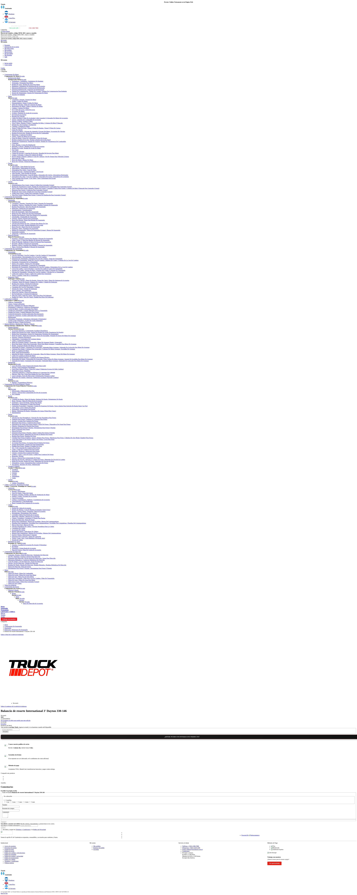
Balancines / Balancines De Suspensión (16, 630)
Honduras (11, 14)
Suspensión (7, 628)
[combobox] (9, 37)
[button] (178, 7)
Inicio (6, 624)
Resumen (7, 45)
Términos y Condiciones (23, 829)
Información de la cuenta (11, 47)
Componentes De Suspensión (13, 626)
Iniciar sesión (8, 63)
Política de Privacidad (39, 829)
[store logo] (5, 31)
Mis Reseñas (8, 55)
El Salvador (11, 22)
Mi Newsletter (8, 53)
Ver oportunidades (274, 863)
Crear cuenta (8, 65)
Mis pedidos (8, 50)
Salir (5, 57)
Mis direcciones (9, 48)
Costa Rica (11, 18)
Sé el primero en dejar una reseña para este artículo (15, 720)
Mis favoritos (8, 52)
